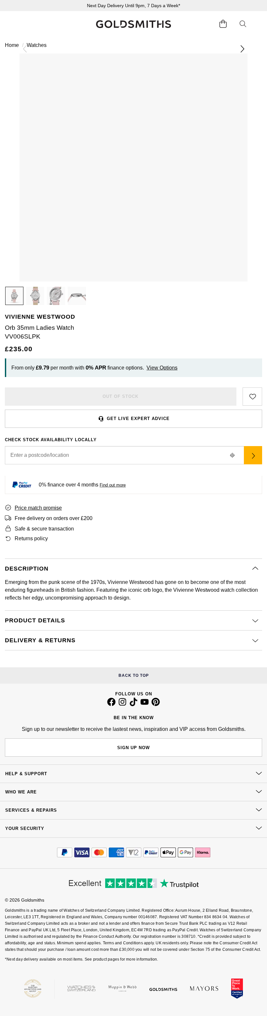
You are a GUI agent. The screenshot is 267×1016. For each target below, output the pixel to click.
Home (12, 45)
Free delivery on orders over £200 (53, 518)
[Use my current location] (232, 455)
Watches (37, 45)
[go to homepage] (133, 24)
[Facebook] (111, 704)
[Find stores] (253, 455)
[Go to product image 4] (77, 296)
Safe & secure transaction (44, 528)
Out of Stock (120, 396)
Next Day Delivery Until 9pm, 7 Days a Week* (133, 5)
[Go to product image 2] (35, 296)
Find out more (113, 485)
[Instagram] (122, 704)
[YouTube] (144, 704)
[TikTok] (133, 704)
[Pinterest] (155, 704)
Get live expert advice (138, 418)
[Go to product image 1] (14, 296)
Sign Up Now (133, 747)
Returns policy (31, 538)
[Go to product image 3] (56, 296)
